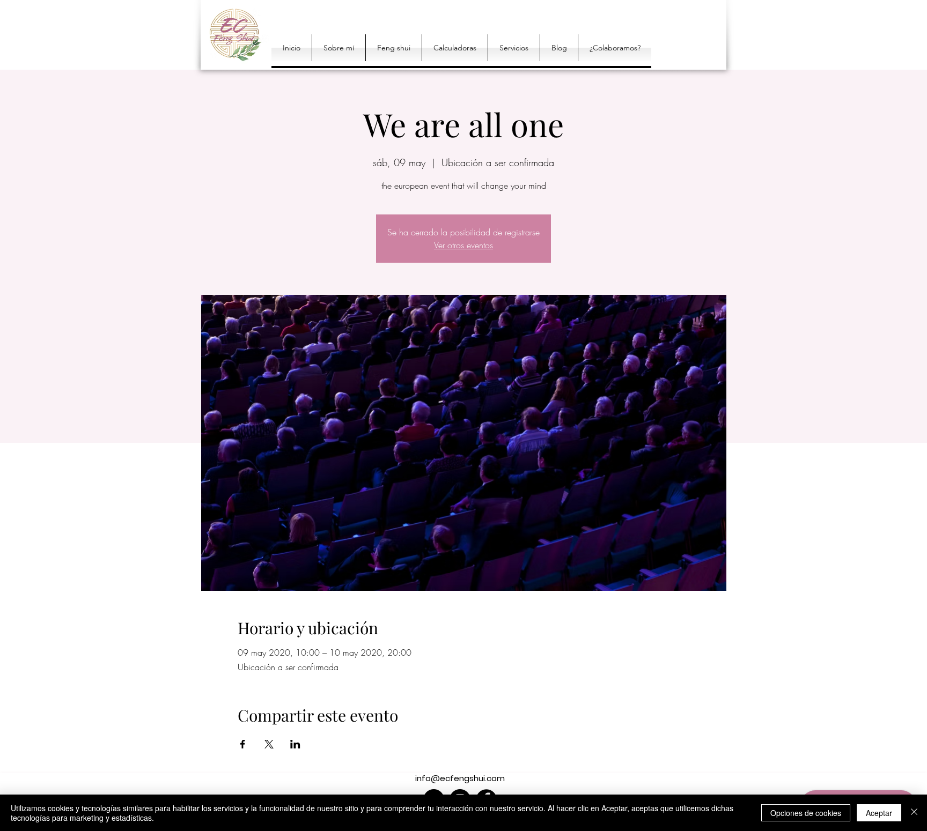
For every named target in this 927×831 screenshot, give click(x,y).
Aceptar (879, 812)
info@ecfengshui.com (460, 778)
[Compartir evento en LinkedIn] (295, 744)
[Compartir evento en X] (269, 744)
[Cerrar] (914, 812)
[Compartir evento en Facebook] (243, 744)
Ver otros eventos (463, 245)
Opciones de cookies (805, 812)
